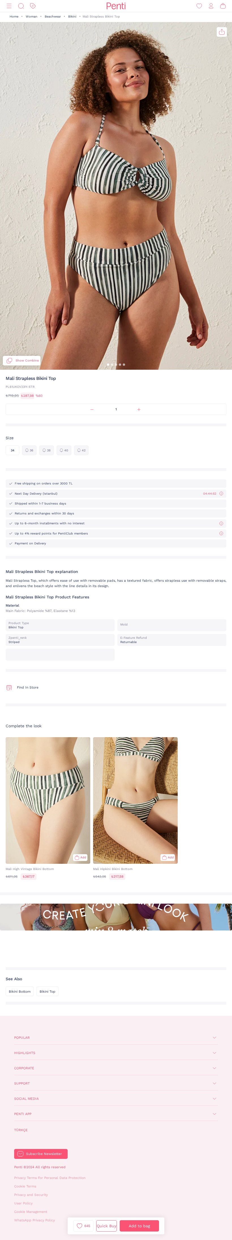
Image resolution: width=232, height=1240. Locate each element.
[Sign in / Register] (211, 6)
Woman (31, 16)
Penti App (22, 1114)
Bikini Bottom (20, 992)
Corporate (24, 1068)
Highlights (24, 1053)
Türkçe (21, 1130)
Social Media (26, 1099)
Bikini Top (47, 992)
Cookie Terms (25, 1186)
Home (14, 16)
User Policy (23, 1203)
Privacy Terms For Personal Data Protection (49, 1178)
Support (22, 1083)
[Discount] (32, 6)
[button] (108, 364)
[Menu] (9, 6)
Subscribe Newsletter (44, 1154)
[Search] (21, 6)
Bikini (72, 16)
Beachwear (53, 16)
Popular (22, 1038)
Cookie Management (30, 1212)
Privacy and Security (31, 1195)
